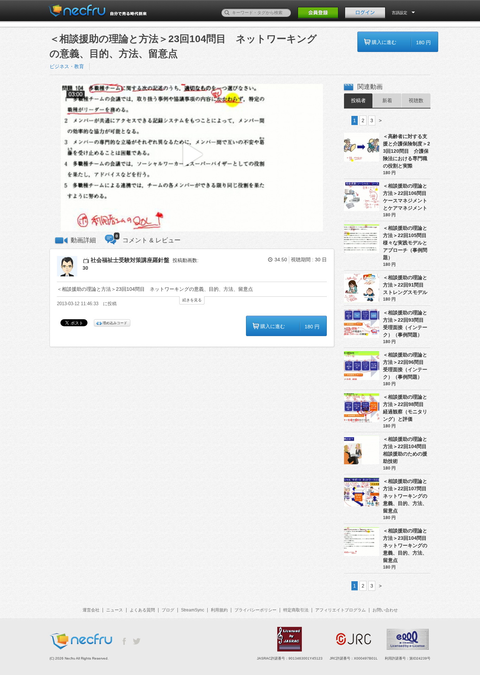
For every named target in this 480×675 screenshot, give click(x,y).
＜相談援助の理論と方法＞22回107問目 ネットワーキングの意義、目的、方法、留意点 (406, 495)
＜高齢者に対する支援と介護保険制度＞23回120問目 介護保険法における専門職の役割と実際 (406, 151)
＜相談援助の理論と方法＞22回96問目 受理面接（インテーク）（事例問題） (406, 366)
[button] (192, 158)
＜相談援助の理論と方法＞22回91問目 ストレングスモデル (406, 285)
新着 (387, 100)
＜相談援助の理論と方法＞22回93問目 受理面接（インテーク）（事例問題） (406, 324)
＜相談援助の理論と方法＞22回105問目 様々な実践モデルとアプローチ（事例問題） (406, 242)
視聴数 (416, 100)
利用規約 (219, 610)
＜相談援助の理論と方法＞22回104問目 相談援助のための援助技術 (406, 450)
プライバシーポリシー (255, 610)
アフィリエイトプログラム (340, 610)
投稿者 (358, 100)
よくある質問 (142, 610)
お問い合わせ (385, 610)
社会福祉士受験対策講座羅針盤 (130, 260)
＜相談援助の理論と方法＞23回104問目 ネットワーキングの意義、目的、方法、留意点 (406, 545)
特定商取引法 (296, 610)
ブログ (168, 610)
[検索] (227, 12)
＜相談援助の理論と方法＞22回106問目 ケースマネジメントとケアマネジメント (406, 197)
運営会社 (91, 610)
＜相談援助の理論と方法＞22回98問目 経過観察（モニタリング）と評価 (406, 408)
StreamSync (192, 610)
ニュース (114, 610)
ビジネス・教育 (67, 66)
